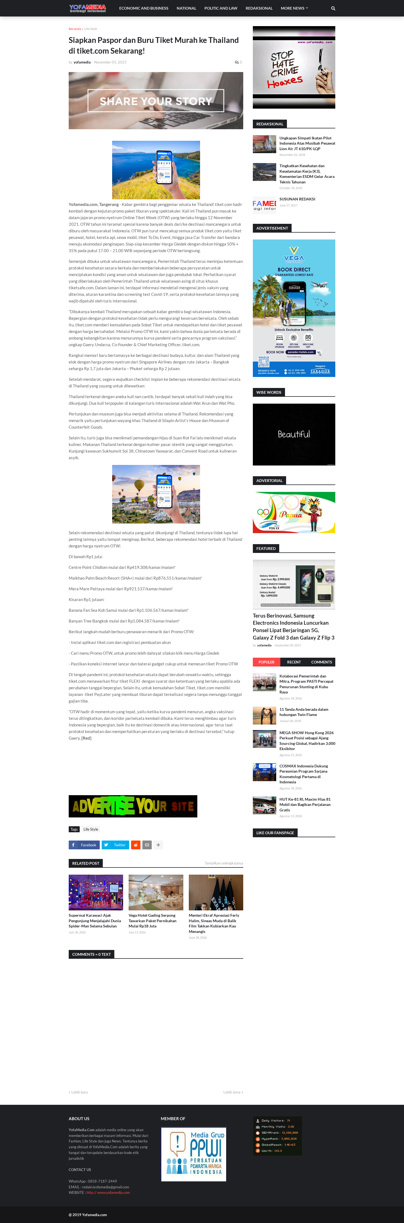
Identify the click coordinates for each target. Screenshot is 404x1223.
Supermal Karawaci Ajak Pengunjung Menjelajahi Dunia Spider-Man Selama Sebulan (95, 920)
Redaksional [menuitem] (259, 8)
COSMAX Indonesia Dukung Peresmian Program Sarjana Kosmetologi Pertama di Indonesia (304, 774)
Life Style (90, 29)
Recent (294, 662)
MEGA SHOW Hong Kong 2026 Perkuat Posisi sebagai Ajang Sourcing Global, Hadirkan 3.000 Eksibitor (307, 740)
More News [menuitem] (293, 8)
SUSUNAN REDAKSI (297, 199)
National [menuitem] (186, 8)
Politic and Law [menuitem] (220, 8)
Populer (267, 662)
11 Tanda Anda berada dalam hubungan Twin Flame (304, 712)
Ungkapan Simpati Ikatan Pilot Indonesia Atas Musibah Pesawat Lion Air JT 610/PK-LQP (307, 143)
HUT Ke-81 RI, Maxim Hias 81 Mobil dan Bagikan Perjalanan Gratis (305, 804)
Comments (321, 662)
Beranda (75, 29)
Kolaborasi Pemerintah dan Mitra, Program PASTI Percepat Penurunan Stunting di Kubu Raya (306, 684)
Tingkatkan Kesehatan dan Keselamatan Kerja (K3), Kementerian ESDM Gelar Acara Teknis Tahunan (307, 173)
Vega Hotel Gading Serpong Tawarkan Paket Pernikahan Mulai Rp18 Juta (152, 920)
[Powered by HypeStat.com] (277, 1154)
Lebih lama (231, 1092)
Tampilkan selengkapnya (224, 863)
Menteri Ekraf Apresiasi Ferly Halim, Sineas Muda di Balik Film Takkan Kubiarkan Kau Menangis (214, 923)
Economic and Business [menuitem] (143, 8)
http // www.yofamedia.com (108, 1192)
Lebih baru (79, 1092)
